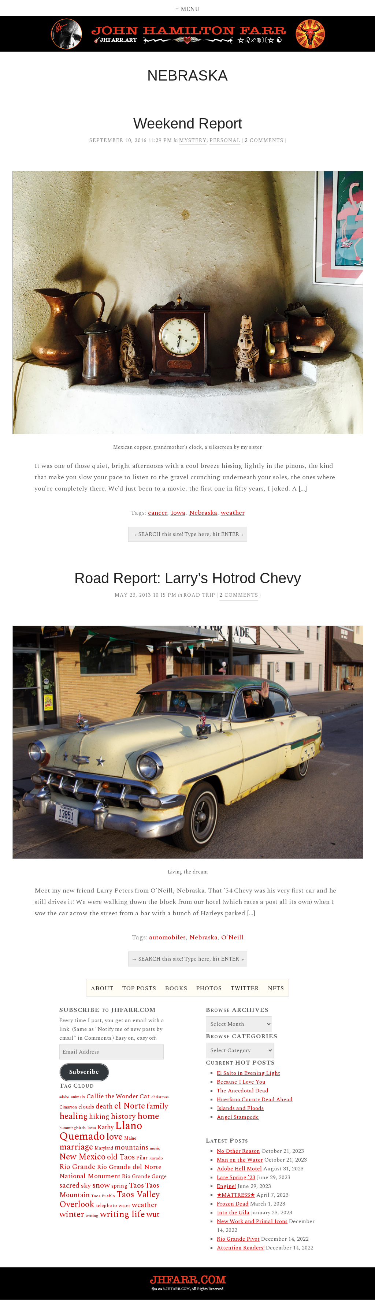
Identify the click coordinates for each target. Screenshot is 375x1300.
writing (92, 1216)
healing (73, 1116)
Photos (209, 988)
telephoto (106, 1205)
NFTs (276, 988)
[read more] (187, 302)
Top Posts (139, 988)
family (157, 1106)
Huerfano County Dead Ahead (255, 1099)
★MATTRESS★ (236, 1195)
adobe (64, 1097)
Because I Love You (241, 1082)
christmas (160, 1097)
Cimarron (68, 1107)
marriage (76, 1147)
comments (264, 140)
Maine (130, 1138)
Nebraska (203, 513)
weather (233, 513)
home (148, 1116)
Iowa (178, 513)
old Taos (121, 1157)
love (114, 1137)
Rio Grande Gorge (144, 1177)
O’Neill (232, 937)
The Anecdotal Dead (242, 1091)
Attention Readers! (240, 1248)
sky (86, 1186)
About (102, 988)
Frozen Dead (233, 1204)
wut (152, 1214)
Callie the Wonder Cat (118, 1096)
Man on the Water (240, 1160)
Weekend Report (187, 123)
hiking (99, 1116)
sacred (69, 1185)
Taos (136, 1185)
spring (119, 1186)
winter (71, 1214)
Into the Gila (233, 1212)
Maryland (103, 1148)
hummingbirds (72, 1128)
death (104, 1106)
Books (176, 988)
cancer (157, 513)
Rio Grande (77, 1167)
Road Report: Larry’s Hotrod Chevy (187, 578)
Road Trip (199, 595)
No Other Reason (238, 1151)
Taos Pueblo (103, 1196)
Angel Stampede (238, 1117)
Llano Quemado (100, 1131)
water (124, 1205)
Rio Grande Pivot (238, 1239)
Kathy (105, 1127)
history (123, 1116)
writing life (122, 1214)
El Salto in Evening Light (248, 1073)
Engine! (226, 1186)
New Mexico (82, 1157)
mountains (131, 1147)
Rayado (156, 1158)
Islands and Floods (240, 1108)
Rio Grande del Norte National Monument (110, 1171)
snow (101, 1185)
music (155, 1148)
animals (78, 1097)
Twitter (245, 988)
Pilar (142, 1158)
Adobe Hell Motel (239, 1169)
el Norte (129, 1106)
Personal (225, 140)
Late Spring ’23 (236, 1177)
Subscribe (84, 1072)
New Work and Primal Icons (252, 1221)
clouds (86, 1107)
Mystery (193, 140)
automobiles (167, 937)
